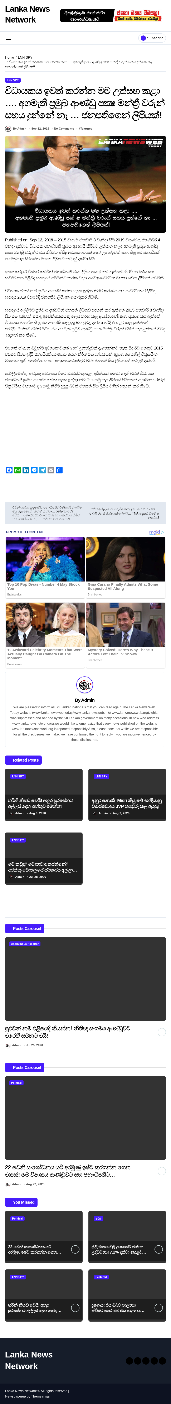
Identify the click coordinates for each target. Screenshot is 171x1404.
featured (87, 128)
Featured (101, 1277)
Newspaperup (15, 1396)
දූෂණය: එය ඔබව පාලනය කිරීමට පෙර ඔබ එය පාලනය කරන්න (116, 1310)
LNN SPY (13, 80)
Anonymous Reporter (25, 943)
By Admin (19, 128)
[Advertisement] (86, 424)
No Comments (64, 128)
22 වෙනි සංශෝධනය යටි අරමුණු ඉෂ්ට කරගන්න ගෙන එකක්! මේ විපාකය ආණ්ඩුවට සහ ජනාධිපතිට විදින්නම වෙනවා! (67, 1174)
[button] (162, 993)
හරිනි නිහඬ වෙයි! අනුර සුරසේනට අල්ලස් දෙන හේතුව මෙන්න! (34, 1310)
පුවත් (98, 1218)
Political (16, 1082)
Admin (87, 700)
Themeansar (40, 1396)
